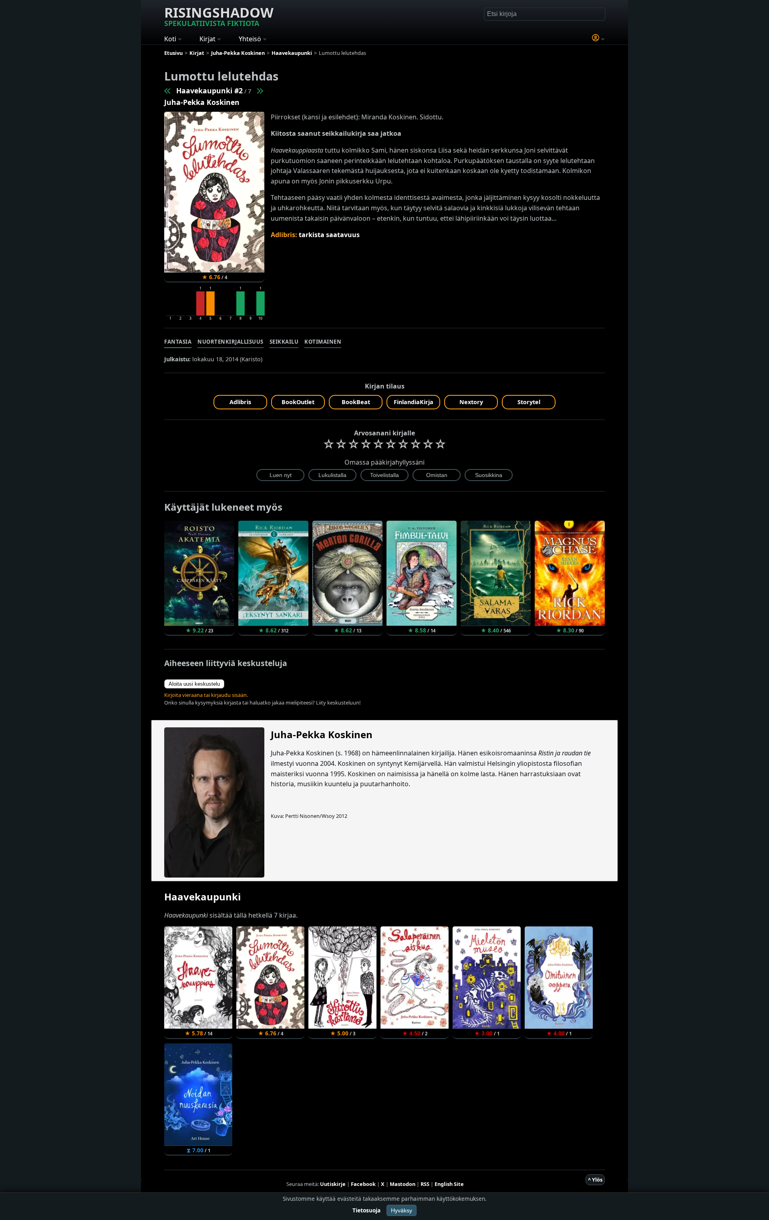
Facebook (363, 1184)
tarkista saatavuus (329, 234)
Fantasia (177, 341)
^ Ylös (595, 1179)
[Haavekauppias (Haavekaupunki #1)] (168, 90)
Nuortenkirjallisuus (230, 341)
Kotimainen (322, 341)
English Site (449, 1184)
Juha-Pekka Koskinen (202, 102)
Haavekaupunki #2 (209, 90)
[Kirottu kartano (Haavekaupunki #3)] (259, 90)
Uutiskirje (333, 1184)
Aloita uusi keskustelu (194, 684)
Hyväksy (401, 1210)
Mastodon (402, 1184)
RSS (425, 1184)
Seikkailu (284, 341)
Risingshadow (219, 15)
